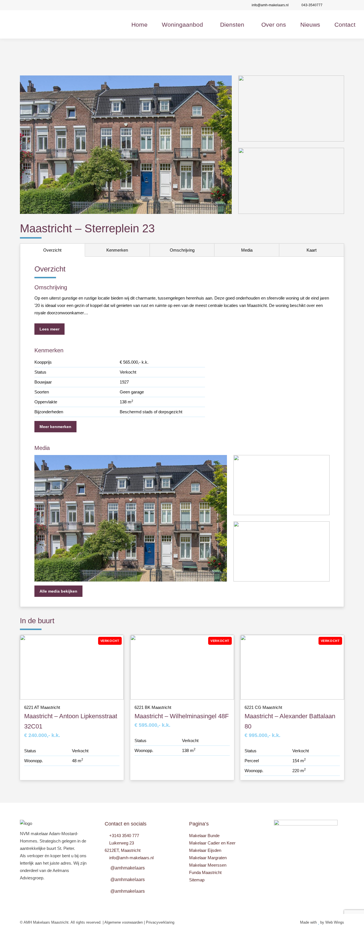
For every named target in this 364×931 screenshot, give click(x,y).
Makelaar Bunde (204, 835)
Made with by (312, 922)
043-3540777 (311, 5)
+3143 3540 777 (124, 835)
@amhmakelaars (127, 867)
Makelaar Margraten (208, 857)
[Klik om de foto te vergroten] (126, 144)
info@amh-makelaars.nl (270, 5)
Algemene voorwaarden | (125, 922)
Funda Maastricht (205, 872)
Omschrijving (182, 250)
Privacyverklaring (160, 922)
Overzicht (52, 250)
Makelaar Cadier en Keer (212, 843)
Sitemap (196, 879)
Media (247, 250)
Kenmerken (117, 250)
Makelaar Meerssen (207, 865)
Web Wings (334, 922)
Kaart (312, 250)
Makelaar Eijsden (205, 850)
